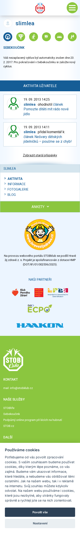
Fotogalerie (18, 189)
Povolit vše (40, 512)
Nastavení (40, 523)
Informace (17, 184)
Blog (12, 195)
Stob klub (40, 7)
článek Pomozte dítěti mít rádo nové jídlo (46, 109)
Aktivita (15, 179)
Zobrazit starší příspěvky (40, 155)
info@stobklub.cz (21, 388)
